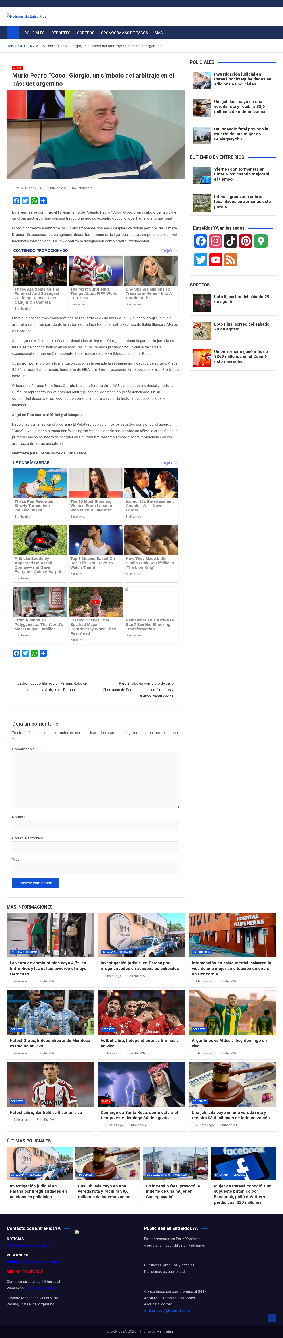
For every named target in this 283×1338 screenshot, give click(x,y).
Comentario (23, 749)
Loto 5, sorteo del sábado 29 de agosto (241, 299)
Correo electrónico (27, 838)
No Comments (82, 188)
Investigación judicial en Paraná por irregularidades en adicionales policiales (242, 79)
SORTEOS (85, 33)
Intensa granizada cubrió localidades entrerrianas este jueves (242, 201)
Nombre (18, 817)
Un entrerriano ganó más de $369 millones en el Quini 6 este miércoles (241, 356)
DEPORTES (61, 33)
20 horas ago (205, 1125)
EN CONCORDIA (202, 952)
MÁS (159, 33)
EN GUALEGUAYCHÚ (158, 1174)
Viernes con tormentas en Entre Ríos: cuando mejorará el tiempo (241, 174)
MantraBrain (166, 1331)
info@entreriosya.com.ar (29, 1245)
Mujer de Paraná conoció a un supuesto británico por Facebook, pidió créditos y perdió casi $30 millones (243, 1194)
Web (15, 859)
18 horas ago (114, 1125)
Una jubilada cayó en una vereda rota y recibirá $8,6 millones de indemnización (240, 106)
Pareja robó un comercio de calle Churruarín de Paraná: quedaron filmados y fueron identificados (138, 689)
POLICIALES (34, 33)
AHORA (17, 68)
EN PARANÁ (108, 952)
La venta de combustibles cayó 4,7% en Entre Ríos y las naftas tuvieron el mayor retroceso (49, 968)
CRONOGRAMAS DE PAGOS (124, 33)
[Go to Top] (272, 1318)
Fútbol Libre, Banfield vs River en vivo (46, 1112)
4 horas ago (22, 981)
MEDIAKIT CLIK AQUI (25, 1271)
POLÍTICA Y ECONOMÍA (24, 952)
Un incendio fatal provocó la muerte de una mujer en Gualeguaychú (241, 134)
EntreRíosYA (57, 188)
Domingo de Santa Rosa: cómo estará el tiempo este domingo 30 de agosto (139, 1115)
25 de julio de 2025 (29, 188)
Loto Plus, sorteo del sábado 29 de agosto (241, 327)
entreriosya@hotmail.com (167, 1310)
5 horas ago (113, 1053)
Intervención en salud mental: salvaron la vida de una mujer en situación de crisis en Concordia (231, 968)
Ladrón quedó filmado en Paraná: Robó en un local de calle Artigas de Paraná (52, 686)
